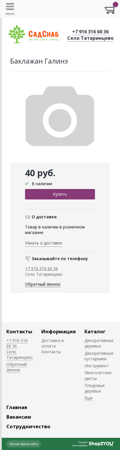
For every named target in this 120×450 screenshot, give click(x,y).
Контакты (19, 331)
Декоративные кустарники (99, 355)
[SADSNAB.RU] (33, 35)
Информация (58, 331)
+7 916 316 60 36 (90, 31)
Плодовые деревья (94, 388)
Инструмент (96, 365)
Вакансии (18, 416)
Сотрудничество (28, 426)
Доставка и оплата (52, 343)
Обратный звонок (43, 284)
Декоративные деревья (99, 343)
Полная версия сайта (23, 444)
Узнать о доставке (43, 243)
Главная (16, 407)
